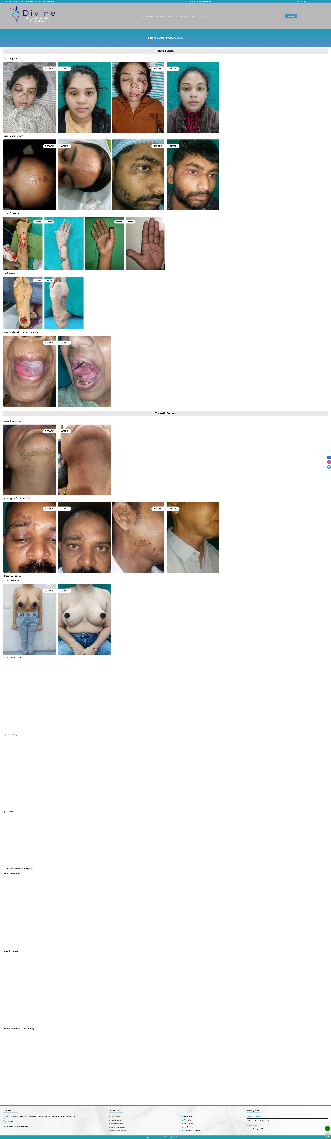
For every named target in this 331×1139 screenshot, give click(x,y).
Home (142, 16)
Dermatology (185, 16)
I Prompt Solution (180, 1137)
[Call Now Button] (327, 1128)
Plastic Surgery (160, 16)
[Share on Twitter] (253, 1129)
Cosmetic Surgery (173, 16)
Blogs (193, 16)
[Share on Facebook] (249, 1129)
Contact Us (202, 16)
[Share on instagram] (257, 1129)
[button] (150, 16)
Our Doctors (149, 16)
